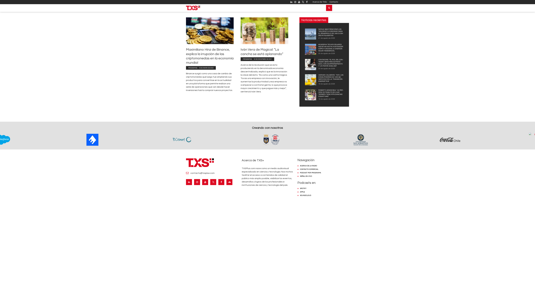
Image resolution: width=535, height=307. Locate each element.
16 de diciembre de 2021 (263, 59)
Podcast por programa (310, 173)
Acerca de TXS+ (320, 2)
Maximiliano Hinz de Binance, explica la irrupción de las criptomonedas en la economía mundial (210, 56)
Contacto (333, 2)
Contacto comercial (309, 169)
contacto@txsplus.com (202, 173)
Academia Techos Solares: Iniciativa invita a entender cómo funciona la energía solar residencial (330, 48)
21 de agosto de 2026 (326, 38)
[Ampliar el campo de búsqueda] (329, 8)
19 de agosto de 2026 (326, 84)
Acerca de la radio (308, 166)
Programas (192, 68)
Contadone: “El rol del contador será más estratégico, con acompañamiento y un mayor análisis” (330, 63)
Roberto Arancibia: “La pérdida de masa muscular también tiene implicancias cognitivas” (330, 93)
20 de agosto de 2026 (326, 53)
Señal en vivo (306, 176)
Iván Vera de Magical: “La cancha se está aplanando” (262, 52)
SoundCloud (305, 195)
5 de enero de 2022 (206, 68)
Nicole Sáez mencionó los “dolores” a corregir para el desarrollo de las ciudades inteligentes (330, 32)
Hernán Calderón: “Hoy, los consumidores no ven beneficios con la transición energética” (330, 78)
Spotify (303, 188)
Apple (302, 192)
